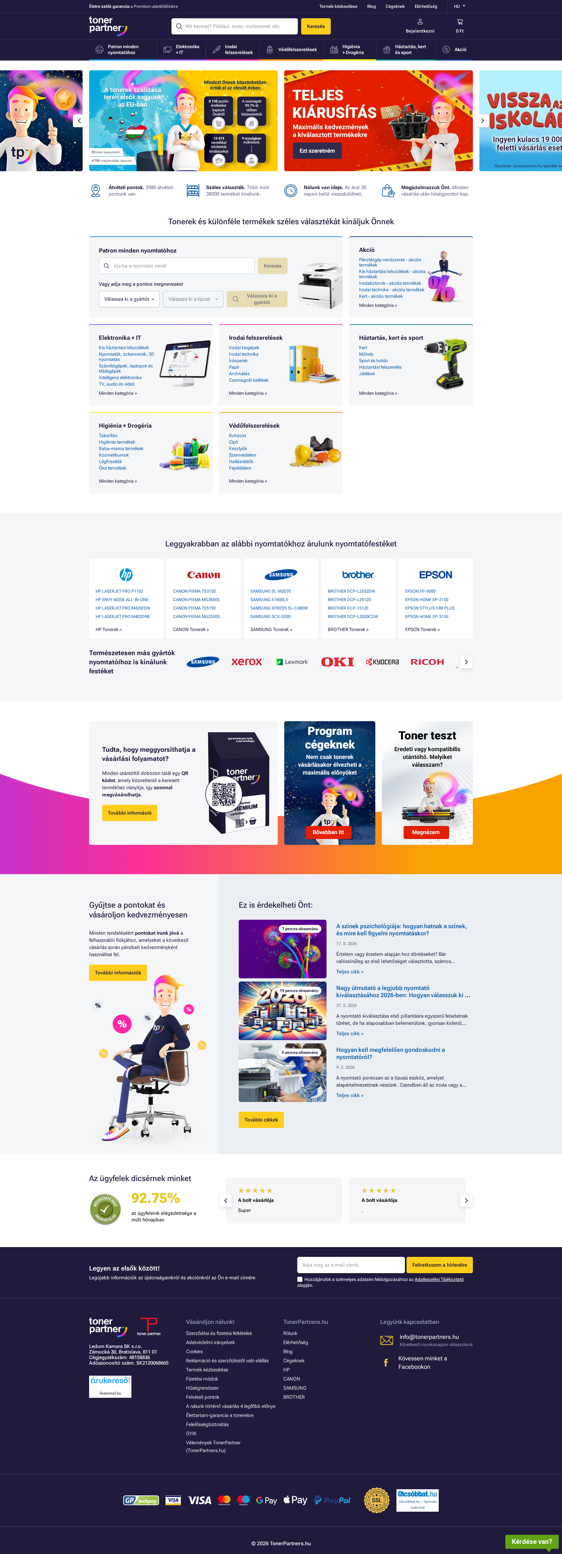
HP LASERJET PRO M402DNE (123, 616)
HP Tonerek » (109, 629)
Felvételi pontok (202, 1397)
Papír (234, 367)
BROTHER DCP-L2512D (349, 599)
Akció (367, 249)
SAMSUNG (294, 1388)
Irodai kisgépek (244, 347)
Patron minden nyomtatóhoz (138, 250)
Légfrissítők (110, 461)
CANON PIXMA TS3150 (194, 591)
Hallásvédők (241, 461)
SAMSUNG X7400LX (269, 599)
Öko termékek (112, 468)
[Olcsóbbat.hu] (417, 1494)
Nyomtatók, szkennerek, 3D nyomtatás (126, 356)
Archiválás (239, 373)
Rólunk (290, 1333)
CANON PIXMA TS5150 (194, 608)
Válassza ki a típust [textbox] (189, 299)
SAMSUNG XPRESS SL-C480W (279, 608)
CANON (291, 1379)
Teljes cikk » (350, 972)
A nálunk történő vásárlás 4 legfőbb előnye (230, 1406)
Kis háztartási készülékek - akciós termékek (392, 274)
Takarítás (108, 435)
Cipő (233, 442)
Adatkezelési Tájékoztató (439, 1279)
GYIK (191, 1434)
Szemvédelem (242, 455)
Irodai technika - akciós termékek (391, 289)
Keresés (316, 26)
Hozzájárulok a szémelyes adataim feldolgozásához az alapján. (380, 1282)
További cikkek (261, 1120)
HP (286, 1370)
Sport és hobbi (373, 360)
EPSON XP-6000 (420, 591)
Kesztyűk (238, 448)
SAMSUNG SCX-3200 (270, 616)
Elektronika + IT (120, 337)
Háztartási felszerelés (380, 367)
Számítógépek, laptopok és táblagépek (126, 368)
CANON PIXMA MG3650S (196, 599)
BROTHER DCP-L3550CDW (353, 616)
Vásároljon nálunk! (210, 1321)
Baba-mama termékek (121, 448)
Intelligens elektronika (120, 377)
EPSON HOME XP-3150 (426, 616)
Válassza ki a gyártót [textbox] (126, 299)
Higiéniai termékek (117, 442)
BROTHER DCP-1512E (348, 608)
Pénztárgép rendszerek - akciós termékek (390, 262)
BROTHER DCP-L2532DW (351, 591)
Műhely (366, 354)
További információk (118, 973)
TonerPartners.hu (305, 1321)
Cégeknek (395, 6)
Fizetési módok (202, 1379)
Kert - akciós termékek (381, 296)
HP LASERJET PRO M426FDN (123, 608)
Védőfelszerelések (254, 425)
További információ (130, 813)
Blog (371, 6)
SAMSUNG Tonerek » (271, 629)
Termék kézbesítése (338, 6)
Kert (363, 347)
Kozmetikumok (114, 455)
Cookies (194, 1352)
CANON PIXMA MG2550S (196, 616)
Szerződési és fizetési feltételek (219, 1333)
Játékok (367, 373)
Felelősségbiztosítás (207, 1424)
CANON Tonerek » (191, 629)
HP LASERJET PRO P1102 (119, 591)
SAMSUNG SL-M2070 (270, 591)
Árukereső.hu (110, 1393)
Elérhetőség (426, 6)
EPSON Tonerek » (422, 629)
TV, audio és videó (117, 384)
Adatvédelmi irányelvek (210, 1342)
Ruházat (237, 435)
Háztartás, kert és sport (391, 337)
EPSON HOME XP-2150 (426, 599)
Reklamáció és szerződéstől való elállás (227, 1361)
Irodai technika (244, 354)
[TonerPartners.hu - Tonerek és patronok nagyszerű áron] (108, 26)
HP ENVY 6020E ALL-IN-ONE (122, 599)
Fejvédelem (240, 468)
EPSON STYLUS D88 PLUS (430, 608)
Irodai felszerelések (256, 337)
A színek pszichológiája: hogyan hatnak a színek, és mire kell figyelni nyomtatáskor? (401, 930)
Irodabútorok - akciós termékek (390, 283)
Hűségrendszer (202, 1388)
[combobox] (129, 299)
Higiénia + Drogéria (125, 425)
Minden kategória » (378, 305)
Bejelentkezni (420, 31)
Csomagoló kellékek (249, 380)
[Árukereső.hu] (110, 1383)
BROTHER (294, 1397)
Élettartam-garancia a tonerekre (220, 1415)
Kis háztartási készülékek (124, 347)
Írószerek (238, 360)
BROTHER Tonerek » (348, 629)
